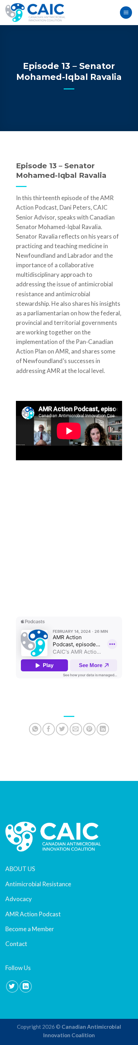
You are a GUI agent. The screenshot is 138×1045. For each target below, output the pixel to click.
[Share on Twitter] (62, 729)
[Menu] (126, 12)
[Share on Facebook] (48, 729)
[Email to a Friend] (76, 729)
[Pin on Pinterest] (89, 729)
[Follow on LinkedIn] (25, 986)
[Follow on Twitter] (12, 986)
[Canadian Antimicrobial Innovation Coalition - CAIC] (35, 12)
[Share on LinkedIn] (103, 729)
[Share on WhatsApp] (35, 729)
